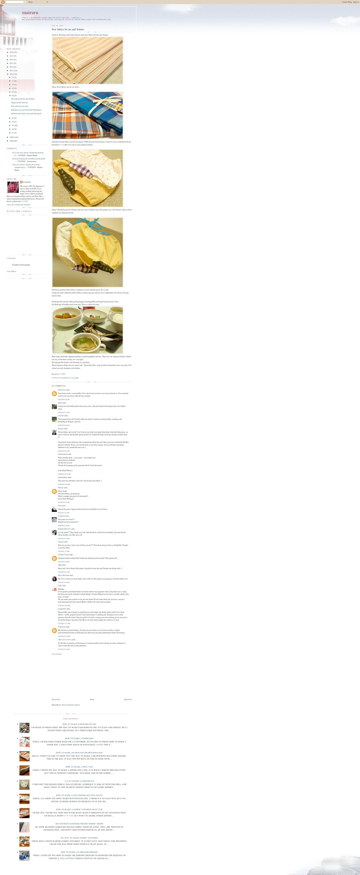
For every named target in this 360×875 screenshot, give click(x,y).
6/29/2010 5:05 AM (63, 399)
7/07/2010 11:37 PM (64, 623)
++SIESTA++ (76, 18)
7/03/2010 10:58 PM (64, 605)
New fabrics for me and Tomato (23, 99)
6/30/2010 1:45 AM (63, 525)
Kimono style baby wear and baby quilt (26, 113)
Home (92, 699)
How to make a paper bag (79, 738)
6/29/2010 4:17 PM (63, 502)
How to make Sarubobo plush (79, 724)
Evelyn (61, 428)
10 (13, 84)
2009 (12, 137)
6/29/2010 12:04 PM (64, 484)
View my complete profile (19, 205)
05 (13, 118)
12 (13, 77)
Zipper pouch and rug (19, 102)
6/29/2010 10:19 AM (64, 474)
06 (13, 95)
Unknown (62, 389)
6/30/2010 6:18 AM (63, 538)
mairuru (30, 12)
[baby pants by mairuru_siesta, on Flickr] (87, 206)
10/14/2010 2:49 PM (64, 636)
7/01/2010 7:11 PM (63, 551)
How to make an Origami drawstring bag (79, 752)
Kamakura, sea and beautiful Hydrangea (26, 109)
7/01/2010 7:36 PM (63, 562)
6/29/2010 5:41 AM (63, 412)
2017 (12, 56)
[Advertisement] (75, 676)
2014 (12, 59)
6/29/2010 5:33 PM (63, 513)
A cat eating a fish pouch (79, 781)
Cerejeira (61, 516)
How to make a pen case (79, 767)
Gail (59, 505)
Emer (60, 402)
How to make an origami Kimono (79, 852)
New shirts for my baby (20, 106)
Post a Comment (57, 654)
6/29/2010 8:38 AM (63, 451)
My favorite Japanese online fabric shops (79, 823)
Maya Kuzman (63, 575)
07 (13, 92)
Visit (11, 271)
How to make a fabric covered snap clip (79, 809)
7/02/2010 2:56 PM (63, 582)
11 (13, 81)
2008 (12, 141)
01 (13, 132)
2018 (12, 52)
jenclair (61, 415)
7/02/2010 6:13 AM (63, 572)
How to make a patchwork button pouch (79, 795)
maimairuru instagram (53, 19)
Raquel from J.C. (64, 528)
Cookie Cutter (63, 554)
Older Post (128, 699)
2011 (12, 70)
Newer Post (56, 699)
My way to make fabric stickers (79, 838)
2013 (12, 63)
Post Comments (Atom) (71, 704)
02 (13, 129)
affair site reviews (64, 639)
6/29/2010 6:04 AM (63, 425)
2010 (12, 74)
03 (13, 125)
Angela (61, 541)
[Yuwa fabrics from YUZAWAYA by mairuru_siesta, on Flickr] (87, 84)
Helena (60, 487)
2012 (12, 67)
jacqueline (62, 608)
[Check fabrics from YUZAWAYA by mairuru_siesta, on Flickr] (87, 138)
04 (13, 121)
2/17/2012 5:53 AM (63, 649)
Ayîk (60, 585)
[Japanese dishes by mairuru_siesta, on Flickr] (87, 353)
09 (13, 88)
